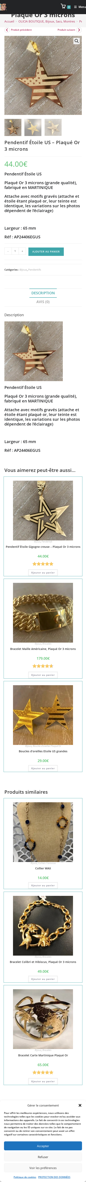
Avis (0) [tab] (43, 301)
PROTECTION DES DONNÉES (54, 1177)
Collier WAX (43, 868)
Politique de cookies (25, 1177)
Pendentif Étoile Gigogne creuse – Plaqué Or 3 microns (43, 547)
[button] (80, 1105)
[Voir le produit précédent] (7, 30)
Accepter (43, 1146)
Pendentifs (34, 269)
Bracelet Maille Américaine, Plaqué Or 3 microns (43, 649)
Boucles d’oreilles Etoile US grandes (43, 751)
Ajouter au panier (46, 251)
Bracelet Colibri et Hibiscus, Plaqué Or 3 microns (43, 962)
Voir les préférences (43, 1168)
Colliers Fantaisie (47, 863)
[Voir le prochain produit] (79, 30)
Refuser (43, 1157)
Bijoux (23, 269)
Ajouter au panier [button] (43, 572)
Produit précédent (21, 29)
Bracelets (46, 643)
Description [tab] (43, 293)
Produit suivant (66, 29)
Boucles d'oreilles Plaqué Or (47, 746)
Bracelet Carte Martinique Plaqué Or (43, 1055)
